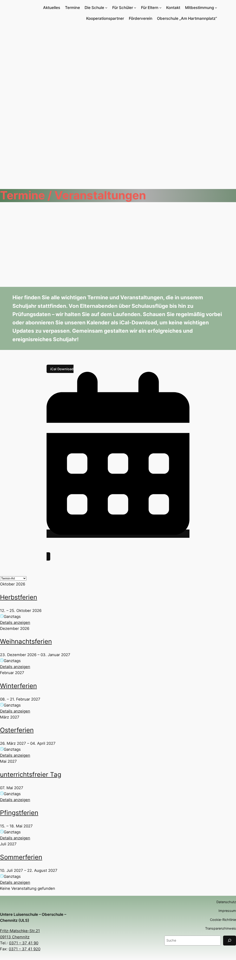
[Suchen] (229, 940)
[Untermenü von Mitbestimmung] (216, 7)
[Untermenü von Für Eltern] (160, 7)
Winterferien (18, 686)
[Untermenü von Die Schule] (106, 7)
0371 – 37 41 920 (24, 949)
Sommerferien (21, 857)
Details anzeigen (15, 622)
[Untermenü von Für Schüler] (135, 7)
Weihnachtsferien (26, 641)
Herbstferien (18, 597)
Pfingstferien (19, 813)
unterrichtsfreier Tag (30, 774)
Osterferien (17, 730)
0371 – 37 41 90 (23, 943)
